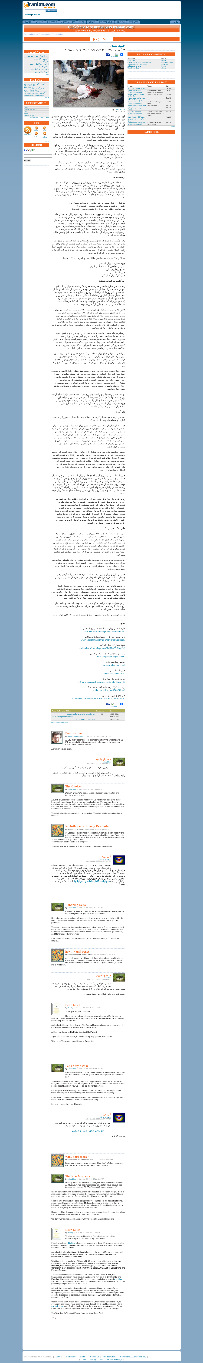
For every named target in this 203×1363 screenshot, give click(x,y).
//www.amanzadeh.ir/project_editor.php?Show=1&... (101, 682)
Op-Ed (47, 34)
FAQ (102, 1359)
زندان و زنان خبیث (41, 59)
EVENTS (133, 22)
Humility (70, 1008)
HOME (28, 22)
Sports (54, 34)
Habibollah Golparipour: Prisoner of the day (136, 123)
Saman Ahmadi (167, 62)
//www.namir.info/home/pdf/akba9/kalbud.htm (104, 631)
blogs (36, 130)
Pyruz (26, 111)
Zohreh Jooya (29, 116)
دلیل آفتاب (44, 61)
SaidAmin (164, 64)
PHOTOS (52, 22)
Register (36, 14)
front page (28, 134)
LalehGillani (120, 109)
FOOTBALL (105, 22)
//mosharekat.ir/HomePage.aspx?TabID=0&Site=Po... (101, 648)
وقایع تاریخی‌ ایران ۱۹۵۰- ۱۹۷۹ (34, 88)
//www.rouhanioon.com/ (114, 665)
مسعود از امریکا (105, 859)
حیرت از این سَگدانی (134, 66)
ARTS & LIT (68, 22)
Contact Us (94, 1357)
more (47, 98)
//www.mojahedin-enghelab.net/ (111, 657)
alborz (163, 68)
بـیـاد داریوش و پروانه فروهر (33, 90)
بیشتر (47, 74)
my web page (57, 1306)
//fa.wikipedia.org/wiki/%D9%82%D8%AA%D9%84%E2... (97, 698)
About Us (82, 1357)
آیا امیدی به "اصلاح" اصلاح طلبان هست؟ (39, 65)
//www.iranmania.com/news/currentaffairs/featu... (103, 640)
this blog (118, 1279)
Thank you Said (133, 68)
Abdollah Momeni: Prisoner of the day (135, 112)
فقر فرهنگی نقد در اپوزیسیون (37, 56)
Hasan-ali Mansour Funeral (34, 95)
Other (60, 34)
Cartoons (27, 34)
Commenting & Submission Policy (133, 1357)
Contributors (71, 1357)
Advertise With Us (109, 1357)
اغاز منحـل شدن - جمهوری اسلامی (88, 1131)
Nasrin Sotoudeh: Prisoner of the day (135, 102)
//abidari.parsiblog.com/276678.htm (109, 690)
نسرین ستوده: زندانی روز (136, 88)
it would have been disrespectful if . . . (141, 62)
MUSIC (39, 22)
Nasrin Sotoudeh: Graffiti (137, 105)
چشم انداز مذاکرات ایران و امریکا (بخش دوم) (38, 70)
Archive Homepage (114, 1359)
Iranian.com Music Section (39, 118)
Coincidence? (133, 60)
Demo (163, 60)
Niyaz (26, 107)
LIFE (82, 22)
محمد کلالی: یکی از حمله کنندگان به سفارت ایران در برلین (137, 118)
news (44, 130)
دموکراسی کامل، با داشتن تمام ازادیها (92, 881)
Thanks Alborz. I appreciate (137, 64)
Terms (84, 1359)
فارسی (175, 22)
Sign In (28, 14)
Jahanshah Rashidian (76, 736)
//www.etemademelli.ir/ (114, 673)
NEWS (91, 22)
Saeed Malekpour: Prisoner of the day (135, 91)
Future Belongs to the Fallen (62, 717)
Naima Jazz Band (30, 109)
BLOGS (121, 22)
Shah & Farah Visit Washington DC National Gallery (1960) (35, 92)
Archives (59, 1357)
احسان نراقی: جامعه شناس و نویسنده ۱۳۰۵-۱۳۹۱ (137, 99)
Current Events (38, 34)
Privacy (93, 1359)
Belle (26, 113)
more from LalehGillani (59, 722)
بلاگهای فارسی (45, 136)
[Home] (39, 8)
